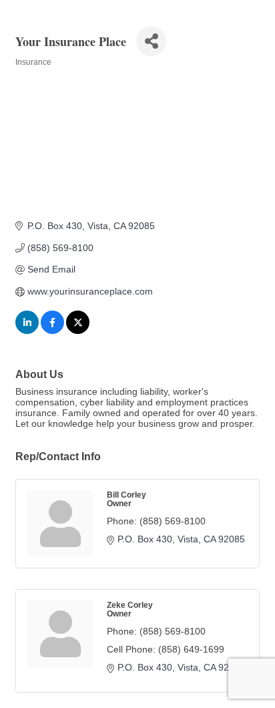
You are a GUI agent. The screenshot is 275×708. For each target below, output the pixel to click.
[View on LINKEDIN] (27, 330)
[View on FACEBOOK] (52, 330)
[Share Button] (151, 41)
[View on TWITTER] (77, 330)
